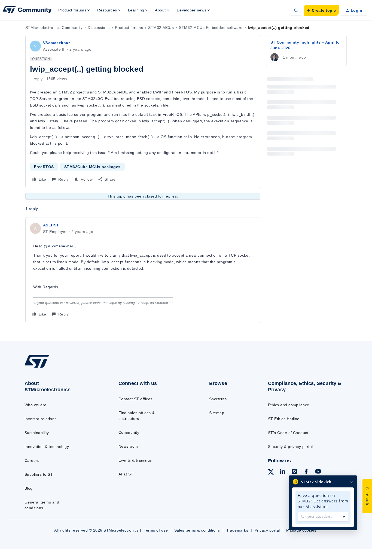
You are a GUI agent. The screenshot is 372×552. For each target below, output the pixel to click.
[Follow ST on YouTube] (318, 472)
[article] (143, 270)
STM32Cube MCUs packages (92, 167)
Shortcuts (218, 399)
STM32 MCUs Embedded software (210, 27)
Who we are (36, 405)
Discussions (98, 27)
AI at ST (125, 474)
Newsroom (128, 446)
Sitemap (216, 413)
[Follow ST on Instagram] (294, 472)
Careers (32, 460)
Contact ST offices (135, 399)
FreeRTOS (44, 167)
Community (128, 432)
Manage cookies (301, 530)
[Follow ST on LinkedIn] (282, 472)
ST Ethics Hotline (284, 419)
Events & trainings (135, 460)
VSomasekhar (56, 43)
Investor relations (41, 419)
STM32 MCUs (161, 27)
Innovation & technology (47, 446)
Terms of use (156, 530)
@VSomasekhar (59, 246)
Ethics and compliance (288, 405)
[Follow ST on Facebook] (306, 472)
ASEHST (51, 225)
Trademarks (237, 530)
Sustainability (37, 432)
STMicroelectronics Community (54, 27)
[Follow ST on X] (271, 472)
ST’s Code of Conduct (288, 432)
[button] (321, 10)
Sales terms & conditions (197, 530)
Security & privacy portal (290, 446)
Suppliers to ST (39, 474)
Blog (29, 488)
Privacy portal (267, 530)
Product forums (129, 27)
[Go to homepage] (61, 367)
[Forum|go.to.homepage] (27, 10)
